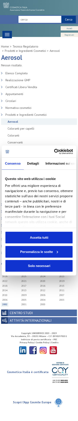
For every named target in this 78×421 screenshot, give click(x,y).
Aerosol (55, 51)
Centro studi (21, 313)
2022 (4, 281)
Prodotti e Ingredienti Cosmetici (25, 51)
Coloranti (13, 135)
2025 (23, 276)
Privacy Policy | (28, 342)
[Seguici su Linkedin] (22, 350)
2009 (23, 295)
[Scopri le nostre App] (58, 402)
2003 (61, 299)
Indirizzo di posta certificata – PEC (39, 339)
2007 (61, 295)
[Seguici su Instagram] (43, 350)
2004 (42, 299)
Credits (54, 342)
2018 (4, 285)
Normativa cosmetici (18, 108)
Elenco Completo (16, 73)
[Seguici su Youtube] (53, 350)
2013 (23, 290)
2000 (42, 304)
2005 (23, 299)
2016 (42, 285)
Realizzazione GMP (17, 80)
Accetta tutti (39, 237)
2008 (42, 295)
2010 (4, 295)
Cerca (68, 19)
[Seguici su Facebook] (33, 350)
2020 (42, 281)
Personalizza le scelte (36, 251)
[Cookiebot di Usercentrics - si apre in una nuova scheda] (55, 151)
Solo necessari (39, 266)
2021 (23, 281)
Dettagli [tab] (33, 163)
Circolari (10, 101)
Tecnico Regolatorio (25, 46)
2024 (42, 276)
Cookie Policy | (43, 342)
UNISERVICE (38, 333)
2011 (61, 290)
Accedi (69, 28)
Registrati (69, 34)
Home (5, 46)
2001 (23, 304)
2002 (4, 304)
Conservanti (15, 142)
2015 (61, 285)
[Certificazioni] (60, 372)
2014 (4, 290)
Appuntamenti (14, 94)
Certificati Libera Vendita (21, 87)
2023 (61, 276)
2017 (23, 285)
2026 (4, 276)
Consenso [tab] (13, 163)
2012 (42, 290)
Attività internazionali (31, 320)
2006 (4, 299)
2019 (61, 281)
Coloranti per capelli (21, 128)
